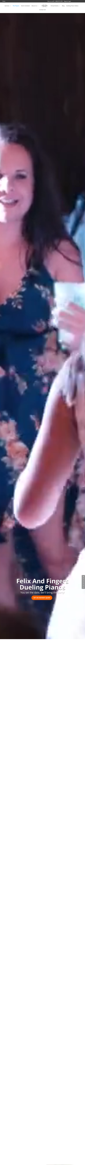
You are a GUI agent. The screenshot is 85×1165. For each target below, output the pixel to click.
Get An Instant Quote (41, 598)
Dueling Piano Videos (72, 6)
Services (7, 6)
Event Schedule (25, 6)
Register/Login (67, 1)
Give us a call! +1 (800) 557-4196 (55, 1)
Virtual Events (55, 6)
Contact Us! (42, 9)
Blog (63, 6)
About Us (34, 6)
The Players (16, 6)
